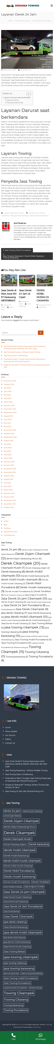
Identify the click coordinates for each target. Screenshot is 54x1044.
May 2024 (7, 423)
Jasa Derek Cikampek (31, 609)
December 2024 (10, 409)
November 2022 (10, 472)
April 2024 (7, 426)
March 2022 (8, 490)
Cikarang (7, 528)
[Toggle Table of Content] (27, 94)
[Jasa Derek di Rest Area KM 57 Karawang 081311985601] (9, 280)
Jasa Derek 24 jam (23, 21)
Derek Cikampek (20, 563)
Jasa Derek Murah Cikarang (16, 623)
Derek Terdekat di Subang (14, 595)
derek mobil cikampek (20, 850)
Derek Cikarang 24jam (37, 568)
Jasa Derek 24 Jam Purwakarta (25, 605)
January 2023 (9, 465)
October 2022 (9, 476)
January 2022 (9, 497)
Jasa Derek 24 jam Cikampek (24, 598)
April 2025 (7, 398)
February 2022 (9, 493)
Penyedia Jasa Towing (15, 102)
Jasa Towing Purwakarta (16, 642)
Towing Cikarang (16, 999)
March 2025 (8, 402)
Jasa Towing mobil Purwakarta (33, 639)
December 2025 (10, 381)
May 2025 (7, 395)
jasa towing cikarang (15, 963)
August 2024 (8, 416)
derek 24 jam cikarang (32, 550)
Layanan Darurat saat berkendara (17, 97)
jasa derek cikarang (14, 612)
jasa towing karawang (19, 968)
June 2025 (7, 391)
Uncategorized (9, 535)
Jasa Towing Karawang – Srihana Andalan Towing (22, 352)
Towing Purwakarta (16, 1010)
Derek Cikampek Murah (17, 839)
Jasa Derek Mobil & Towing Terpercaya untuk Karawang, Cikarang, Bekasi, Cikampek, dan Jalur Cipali (26, 764)
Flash (48, 1024)
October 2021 (9, 507)
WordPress (36, 1027)
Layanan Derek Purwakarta (15, 988)
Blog (5, 525)
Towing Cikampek (19, 993)
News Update (11, 731)
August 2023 (8, 440)
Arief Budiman (25, 70)
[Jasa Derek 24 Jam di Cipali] (27, 280)
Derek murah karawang (19, 876)
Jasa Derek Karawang (15, 927)
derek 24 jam (34, 213)
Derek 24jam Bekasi (12, 816)
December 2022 (10, 469)
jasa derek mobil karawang (36, 620)
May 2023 (7, 451)
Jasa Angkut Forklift (36, 595)
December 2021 (10, 500)
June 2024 (8, 419)
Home (8, 727)
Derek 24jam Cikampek (21, 821)
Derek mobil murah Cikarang (18, 866)
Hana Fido (42, 307)
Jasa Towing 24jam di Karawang (16, 355)
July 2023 (7, 444)
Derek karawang (13, 571)
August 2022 (8, 479)
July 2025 (7, 388)
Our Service (10, 735)
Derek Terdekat (40, 881)
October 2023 (9, 433)
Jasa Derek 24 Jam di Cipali (25, 294)
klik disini (17, 239)
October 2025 (9, 384)
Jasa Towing (20, 1024)
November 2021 (10, 504)
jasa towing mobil (29, 636)
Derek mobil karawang (35, 576)
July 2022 (7, 483)
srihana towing (21, 647)
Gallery (8, 739)
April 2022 (7, 486)
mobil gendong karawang (38, 216)
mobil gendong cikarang (19, 216)
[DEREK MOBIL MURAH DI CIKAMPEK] (45, 280)
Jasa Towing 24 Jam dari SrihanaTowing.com (24, 791)
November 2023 (10, 430)
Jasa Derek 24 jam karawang (16, 902)
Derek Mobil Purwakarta (19, 870)
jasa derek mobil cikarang (14, 937)
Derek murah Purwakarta (19, 591)
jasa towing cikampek (24, 627)
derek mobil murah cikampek (21, 579)
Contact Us (10, 743)
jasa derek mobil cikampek (26, 616)
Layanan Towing (12, 100)
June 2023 (8, 448)
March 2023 (8, 458)
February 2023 (9, 462)
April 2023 (7, 455)
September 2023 (10, 437)
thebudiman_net (32, 237)
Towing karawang (17, 656)
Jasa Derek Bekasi (11, 911)
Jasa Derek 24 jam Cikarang (17, 897)
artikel (6, 213)
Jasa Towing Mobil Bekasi (31, 973)
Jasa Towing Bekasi (14, 951)
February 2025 (9, 405)
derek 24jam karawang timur (24, 558)
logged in (17, 320)
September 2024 (10, 412)
